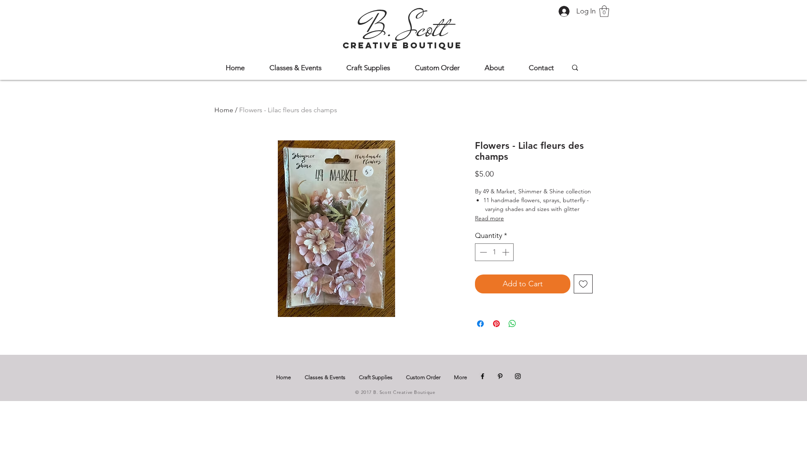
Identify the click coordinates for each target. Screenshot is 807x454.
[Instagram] (518, 376)
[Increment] (506, 252)
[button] (604, 11)
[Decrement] (482, 252)
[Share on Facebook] (480, 324)
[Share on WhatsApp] (512, 324)
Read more (489, 218)
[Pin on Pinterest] (496, 324)
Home (223, 110)
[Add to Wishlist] (583, 284)
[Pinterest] (500, 376)
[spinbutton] (494, 252)
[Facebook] (482, 376)
